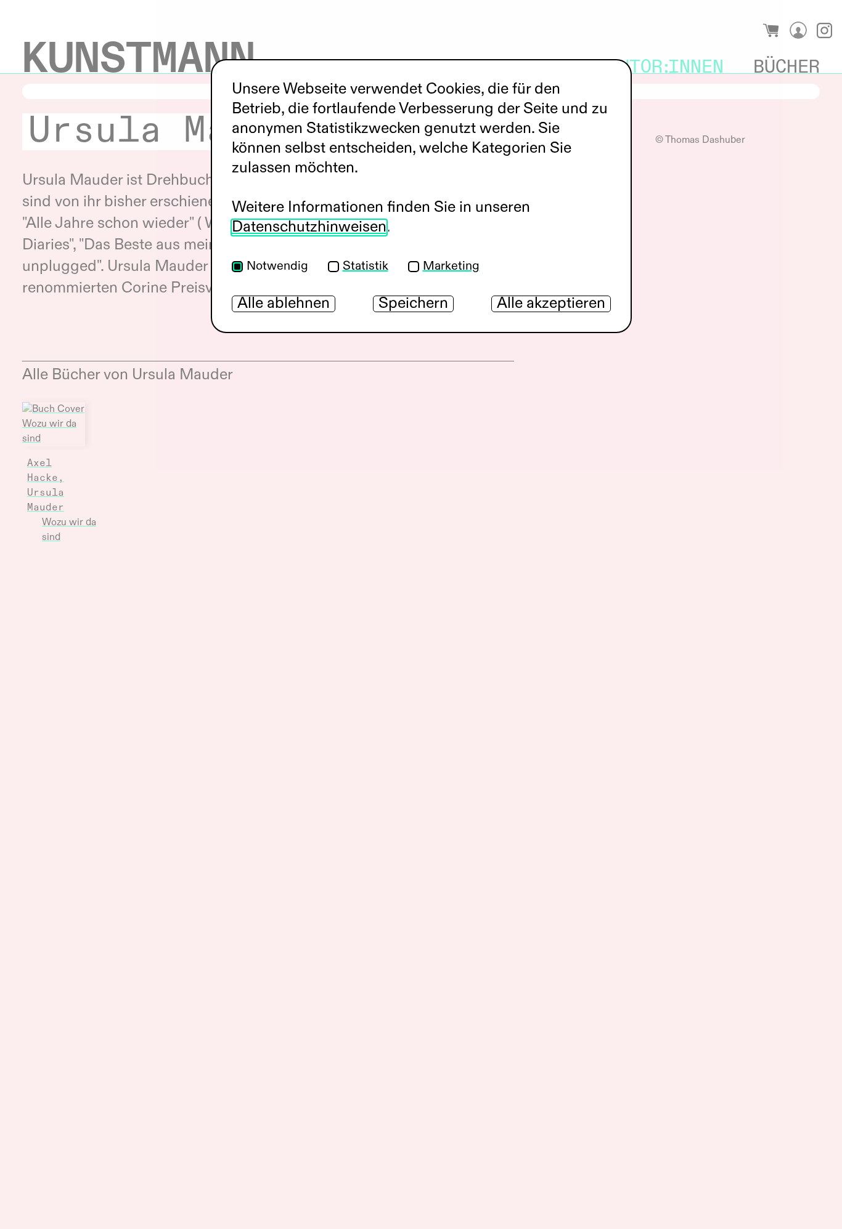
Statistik (365, 266)
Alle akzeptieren (551, 304)
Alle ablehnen (283, 304)
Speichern (413, 304)
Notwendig (277, 266)
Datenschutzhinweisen (309, 227)
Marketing (451, 266)
